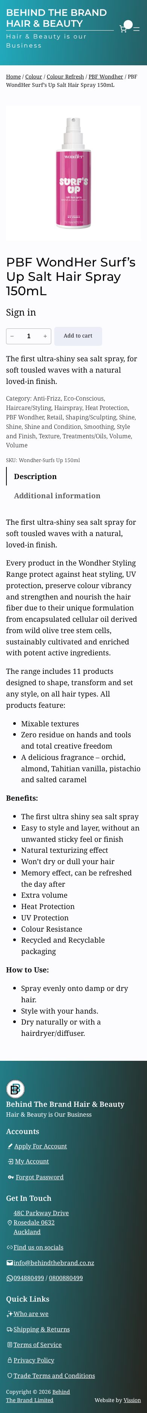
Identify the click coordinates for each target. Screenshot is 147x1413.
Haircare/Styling (28, 408)
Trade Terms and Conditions (54, 1375)
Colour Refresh (65, 76)
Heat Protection (106, 408)
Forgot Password (40, 1177)
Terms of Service (38, 1345)
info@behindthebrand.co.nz (54, 1263)
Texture (49, 436)
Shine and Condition (52, 426)
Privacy (25, 1360)
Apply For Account (40, 1146)
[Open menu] (136, 29)
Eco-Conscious (84, 398)
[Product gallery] (73, 173)
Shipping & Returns (42, 1329)
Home (13, 76)
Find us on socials (38, 1247)
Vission (132, 1400)
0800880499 (66, 1278)
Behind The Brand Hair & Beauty (56, 18)
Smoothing (99, 426)
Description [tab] (35, 476)
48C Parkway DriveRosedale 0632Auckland (41, 1222)
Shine (127, 417)
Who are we (31, 1314)
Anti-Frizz (47, 398)
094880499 (29, 1278)
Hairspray (68, 408)
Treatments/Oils (84, 436)
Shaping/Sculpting (91, 417)
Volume (120, 436)
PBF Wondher (106, 76)
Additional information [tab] (57, 495)
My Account (32, 1161)
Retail (55, 417)
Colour (33, 76)
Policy (45, 1360)
